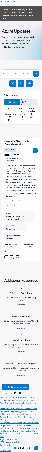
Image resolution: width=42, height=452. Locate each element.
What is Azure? (5, 397)
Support (13, 414)
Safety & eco (5, 450)
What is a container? (25, 434)
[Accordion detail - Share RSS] (12, 257)
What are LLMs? (11, 434)
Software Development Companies (13, 417)
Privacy (3, 448)
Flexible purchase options (30, 405)
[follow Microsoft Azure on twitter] (6, 392)
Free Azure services (13, 405)
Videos (34, 425)
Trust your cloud (31, 400)
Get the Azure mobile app (17, 387)
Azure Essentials (6, 403)
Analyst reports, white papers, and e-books (16, 425)
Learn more (10, 205)
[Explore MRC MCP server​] (29, 83)
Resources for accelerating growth (13, 411)
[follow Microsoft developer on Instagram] (10, 392)
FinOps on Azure (6, 408)
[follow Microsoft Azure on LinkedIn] (15, 392)
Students (19, 422)
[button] (12, 83)
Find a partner (15, 419)
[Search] (36, 74)
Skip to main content (8, 1)
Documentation (26, 419)
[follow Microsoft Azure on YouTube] (20, 392)
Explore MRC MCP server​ (32, 13)
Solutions (33, 408)
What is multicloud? (27, 428)
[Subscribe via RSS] (21, 83)
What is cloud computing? (10, 428)
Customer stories (18, 403)
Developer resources (8, 422)
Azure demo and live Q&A (26, 414)
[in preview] (21, 120)
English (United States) (8, 439)
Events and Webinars (31, 422)
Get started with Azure (20, 397)
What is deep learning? (22, 431)
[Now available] (31, 117)
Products (29, 403)
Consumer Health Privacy (9, 445)
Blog (34, 419)
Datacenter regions (18, 400)
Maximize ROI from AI (21, 408)
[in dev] (10, 120)
